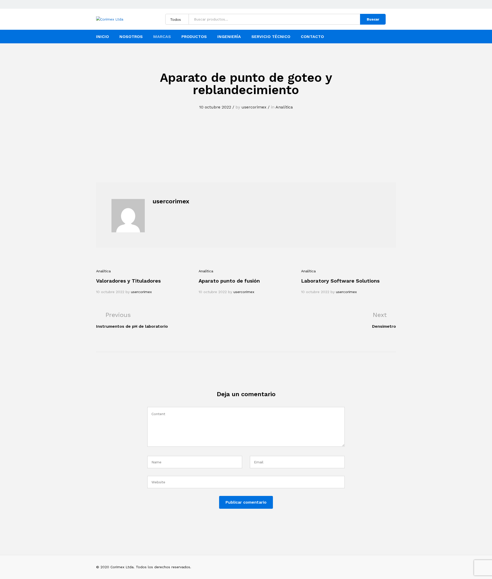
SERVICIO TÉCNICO (270, 37)
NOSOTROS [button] (131, 37)
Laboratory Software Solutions (340, 281)
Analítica (284, 107)
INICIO (102, 37)
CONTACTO (312, 37)
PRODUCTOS (194, 37)
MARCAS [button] (162, 37)
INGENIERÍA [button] (229, 37)
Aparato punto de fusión (229, 281)
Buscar (373, 19)
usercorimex (253, 107)
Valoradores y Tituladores (128, 281)
